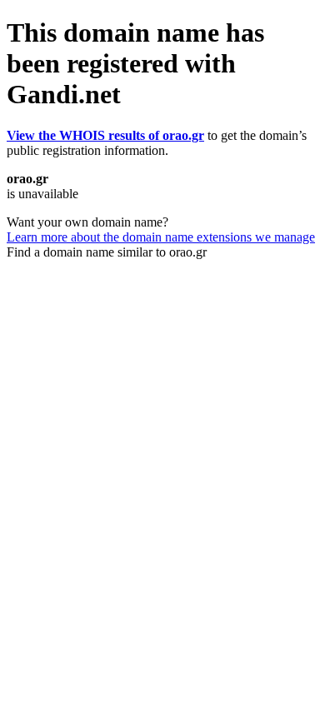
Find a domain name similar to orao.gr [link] (107, 252)
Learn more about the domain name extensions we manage (161, 237)
